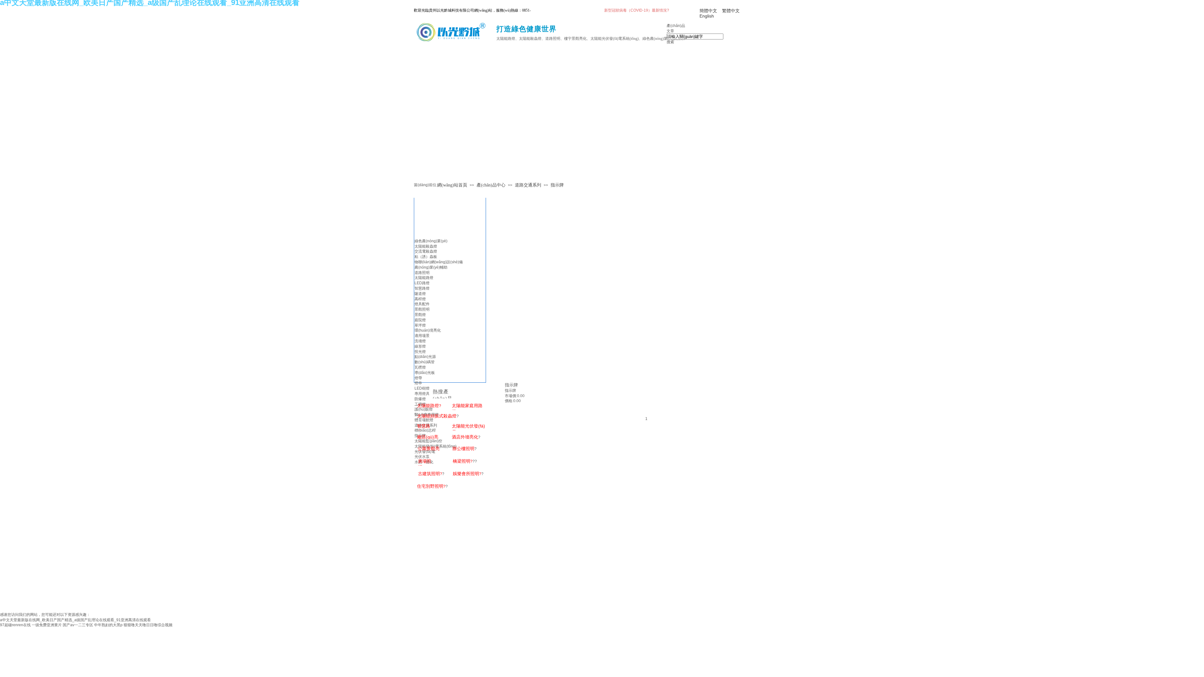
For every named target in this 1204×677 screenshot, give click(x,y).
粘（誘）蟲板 (426, 257)
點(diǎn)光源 (425, 356)
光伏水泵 (422, 456)
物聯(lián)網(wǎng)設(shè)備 (439, 262)
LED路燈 (422, 283)
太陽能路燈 (424, 278)
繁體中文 (731, 10)
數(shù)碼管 (425, 362)
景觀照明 (422, 309)
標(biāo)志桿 (425, 430)
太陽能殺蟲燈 (426, 246)
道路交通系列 (528, 185)
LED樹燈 (422, 388)
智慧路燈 (422, 288)
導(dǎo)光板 (425, 372)
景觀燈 (420, 314)
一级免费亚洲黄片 (47, 625)
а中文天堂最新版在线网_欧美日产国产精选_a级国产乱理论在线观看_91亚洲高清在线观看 (75, 620)
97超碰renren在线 (15, 625)
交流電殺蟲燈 (426, 251)
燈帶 (418, 378)
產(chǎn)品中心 (491, 185)
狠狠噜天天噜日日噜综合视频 (148, 625)
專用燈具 (422, 393)
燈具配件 (422, 304)
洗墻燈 (420, 341)
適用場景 (422, 335)
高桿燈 (420, 299)
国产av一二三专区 (78, 625)
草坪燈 (420, 325)
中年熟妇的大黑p (108, 625)
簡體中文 (708, 10)
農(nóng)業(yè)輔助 (431, 267)
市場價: (511, 396)
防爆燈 (420, 399)
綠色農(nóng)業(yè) (431, 241)
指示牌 (557, 185)
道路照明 (422, 272)
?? (465, 461)
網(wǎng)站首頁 (452, 185)
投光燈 (420, 351)
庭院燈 (420, 320)
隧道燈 (420, 293)
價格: (509, 401)
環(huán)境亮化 (428, 330)
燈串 (418, 383)
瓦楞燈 (420, 367)
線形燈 (420, 346)
